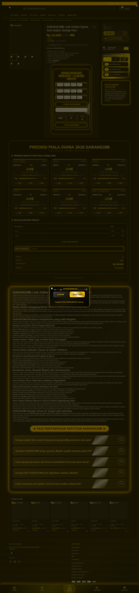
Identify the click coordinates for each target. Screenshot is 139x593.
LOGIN (60, 294)
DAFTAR (77, 294)
